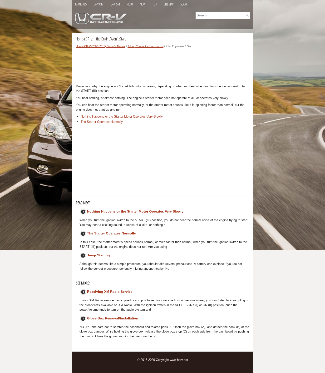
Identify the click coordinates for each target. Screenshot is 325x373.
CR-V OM (98, 4)
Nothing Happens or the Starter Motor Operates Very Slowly (122, 116)
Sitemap (168, 4)
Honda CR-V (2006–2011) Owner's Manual (100, 46)
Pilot (130, 4)
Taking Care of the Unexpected (145, 46)
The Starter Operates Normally (102, 122)
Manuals (81, 4)
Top (155, 4)
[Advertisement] (162, 67)
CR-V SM (115, 4)
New (143, 4)
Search (184, 4)
